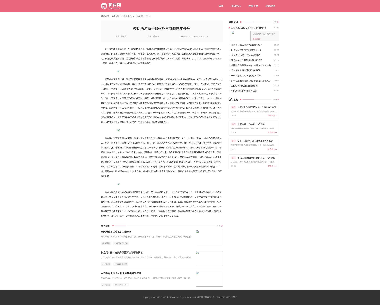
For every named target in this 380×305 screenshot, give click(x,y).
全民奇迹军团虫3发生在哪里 (116, 231)
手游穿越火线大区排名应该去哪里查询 (121, 273)
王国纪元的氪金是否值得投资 (244, 85)
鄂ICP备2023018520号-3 (225, 297)
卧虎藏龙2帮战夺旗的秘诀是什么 (246, 50)
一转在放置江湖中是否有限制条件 (246, 75)
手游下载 (253, 5)
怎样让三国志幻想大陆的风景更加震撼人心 (251, 80)
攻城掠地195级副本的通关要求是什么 (248, 27)
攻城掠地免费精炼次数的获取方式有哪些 (253, 157)
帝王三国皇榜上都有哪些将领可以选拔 (252, 141)
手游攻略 (139, 16)
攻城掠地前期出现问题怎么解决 (245, 70)
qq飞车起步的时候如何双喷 (244, 90)
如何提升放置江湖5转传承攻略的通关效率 (254, 107)
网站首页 (116, 16)
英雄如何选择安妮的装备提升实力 (246, 45)
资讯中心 (236, 5)
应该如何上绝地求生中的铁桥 (248, 124)
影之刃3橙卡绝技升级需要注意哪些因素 (122, 252)
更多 (218, 226)
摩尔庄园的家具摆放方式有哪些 (245, 55)
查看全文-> (257, 39)
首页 (221, 5)
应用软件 (270, 5)
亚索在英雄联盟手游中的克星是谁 (246, 60)
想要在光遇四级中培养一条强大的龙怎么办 (251, 65)
